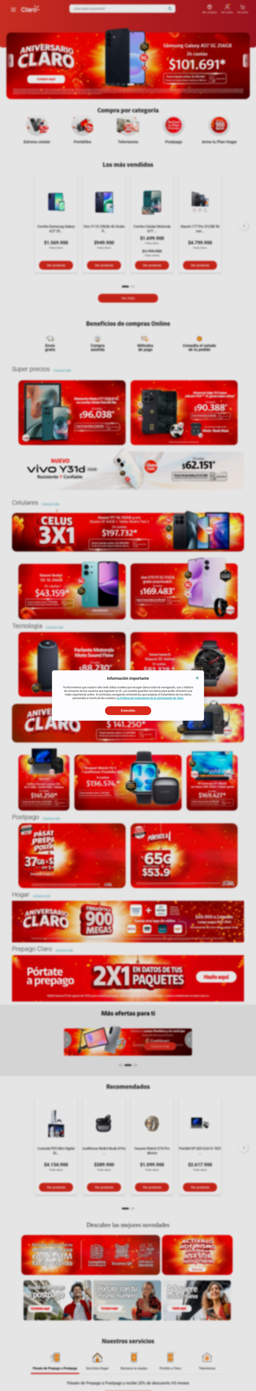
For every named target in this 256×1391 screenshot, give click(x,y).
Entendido (128, 710)
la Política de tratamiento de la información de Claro (150, 698)
